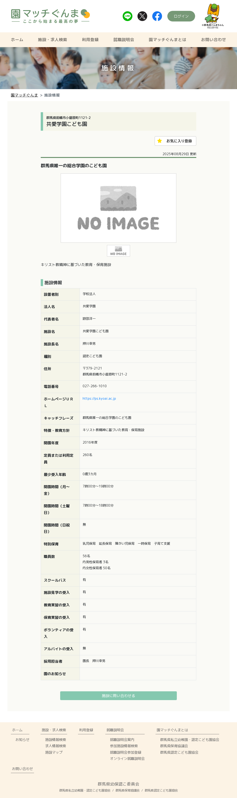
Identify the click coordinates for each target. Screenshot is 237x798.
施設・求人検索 (52, 39)
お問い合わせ (213, 39)
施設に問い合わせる (118, 695)
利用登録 (90, 39)
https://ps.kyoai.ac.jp (99, 398)
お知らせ (22, 739)
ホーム (17, 39)
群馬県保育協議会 (174, 745)
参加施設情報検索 (124, 745)
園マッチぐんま (24, 95)
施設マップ (53, 752)
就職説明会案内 (122, 739)
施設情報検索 (55, 739)
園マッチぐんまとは (167, 39)
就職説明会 (123, 39)
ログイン (181, 16)
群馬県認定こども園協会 (179, 752)
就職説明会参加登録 (125, 752)
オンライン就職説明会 (127, 758)
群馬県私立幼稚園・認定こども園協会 (189, 739)
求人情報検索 (55, 745)
